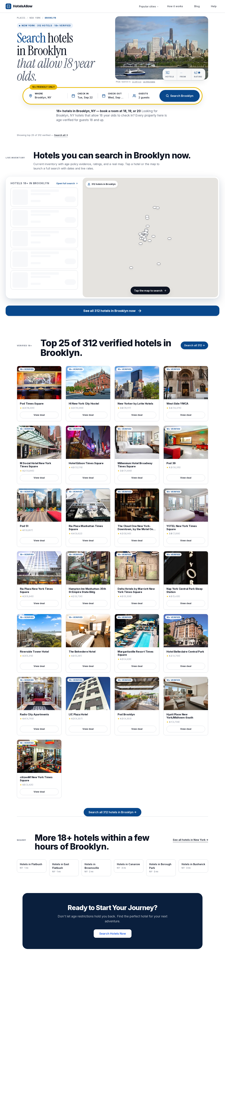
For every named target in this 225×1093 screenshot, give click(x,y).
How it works (175, 6)
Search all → (61, 135)
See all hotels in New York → (190, 839)
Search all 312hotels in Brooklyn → (112, 812)
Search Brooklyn (181, 96)
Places (21, 18)
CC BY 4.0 (136, 82)
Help (214, 6)
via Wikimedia (149, 82)
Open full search (65, 183)
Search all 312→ (194, 345)
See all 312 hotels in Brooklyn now (109, 311)
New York (35, 18)
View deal (39, 414)
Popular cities (147, 6)
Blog (197, 6)
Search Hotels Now (112, 933)
